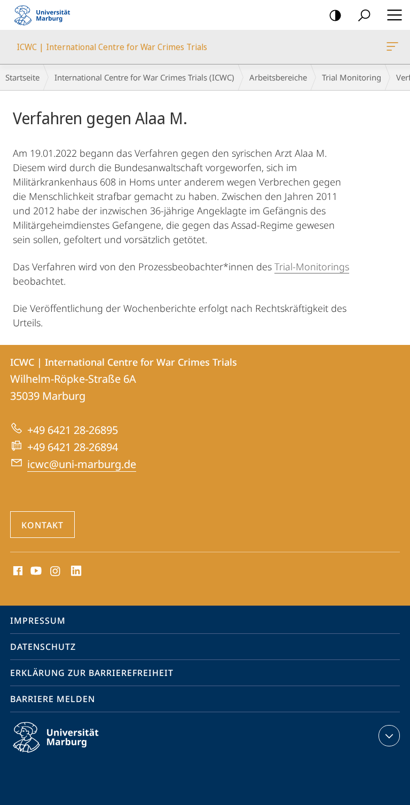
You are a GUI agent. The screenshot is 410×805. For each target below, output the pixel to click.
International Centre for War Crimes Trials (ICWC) (144, 77)
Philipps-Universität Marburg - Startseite (45, 15)
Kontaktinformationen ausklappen (389, 735)
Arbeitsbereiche (278, 77)
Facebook (16, 571)
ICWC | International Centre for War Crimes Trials (394, 47)
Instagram (55, 571)
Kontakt (42, 525)
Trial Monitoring (351, 77)
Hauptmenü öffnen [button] (394, 15)
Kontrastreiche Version (335, 15)
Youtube (35, 571)
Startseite (22, 77)
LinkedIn (76, 571)
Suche (364, 15)
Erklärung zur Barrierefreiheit (92, 673)
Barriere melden (52, 699)
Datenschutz (43, 647)
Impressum (38, 620)
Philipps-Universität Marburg (74, 754)
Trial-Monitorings (311, 266)
